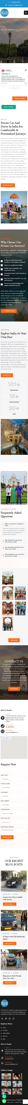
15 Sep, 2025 (6, 933)
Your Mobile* (4, 792)
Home (4, 1027)
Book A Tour (7, 51)
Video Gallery (6, 1033)
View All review (20, 98)
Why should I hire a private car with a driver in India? (13, 541)
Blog (4, 1039)
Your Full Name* (5, 783)
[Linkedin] (9, 1018)
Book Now (14, 689)
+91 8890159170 (10, 727)
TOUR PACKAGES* (5, 809)
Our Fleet (5, 1030)
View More (14, 640)
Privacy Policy (18, 1102)
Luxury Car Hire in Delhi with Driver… (12, 898)
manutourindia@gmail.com (15, 5)
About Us (5, 1036)
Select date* (4, 775)
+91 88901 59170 (15, 2)
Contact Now (9, 311)
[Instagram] (13, 1018)
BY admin (15, 894)
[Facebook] (2, 1018)
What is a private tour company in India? (14, 524)
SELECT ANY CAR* (5, 818)
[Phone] (4, 1096)
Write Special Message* (7, 827)
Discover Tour (8, 45)
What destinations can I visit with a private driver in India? (14, 555)
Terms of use (10, 1102)
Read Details (8, 904)
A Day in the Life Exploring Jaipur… (13, 937)
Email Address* (5, 801)
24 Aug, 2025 (6, 973)
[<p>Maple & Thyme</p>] (7, 578)
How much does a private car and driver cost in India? (14, 548)
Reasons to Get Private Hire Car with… (12, 977)
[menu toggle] (26, 13)
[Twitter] (5, 1018)
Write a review (9, 107)
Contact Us (7, 375)
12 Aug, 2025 (6, 894)
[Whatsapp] (4, 1101)
